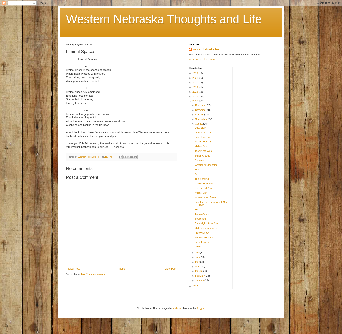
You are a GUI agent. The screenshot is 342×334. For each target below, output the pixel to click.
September (201, 119)
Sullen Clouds (202, 155)
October (199, 114)
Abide (198, 246)
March (198, 271)
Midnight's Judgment (206, 228)
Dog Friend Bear (204, 188)
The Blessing (202, 179)
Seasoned (200, 219)
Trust (197, 169)
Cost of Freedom (204, 183)
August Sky (201, 193)
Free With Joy (202, 232)
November (201, 110)
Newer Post (73, 268)
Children (199, 160)
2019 (195, 87)
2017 (195, 96)
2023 (195, 73)
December (201, 105)
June (198, 257)
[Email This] (121, 157)
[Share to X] (128, 157)
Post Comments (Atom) (93, 274)
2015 (195, 286)
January (199, 280)
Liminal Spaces (203, 132)
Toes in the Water (204, 151)
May (197, 262)
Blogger (200, 308)
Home (122, 268)
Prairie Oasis (202, 214)
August (199, 123)
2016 (195, 101)
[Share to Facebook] (132, 157)
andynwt (177, 308)
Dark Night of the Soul (206, 223)
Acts (197, 174)
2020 (195, 82)
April (198, 266)
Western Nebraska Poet (206, 49)
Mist (197, 209)
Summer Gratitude (204, 237)
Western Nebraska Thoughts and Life (164, 19)
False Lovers (202, 242)
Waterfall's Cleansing (206, 165)
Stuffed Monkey (203, 141)
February (200, 275)
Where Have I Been (205, 197)
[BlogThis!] (124, 157)
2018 (195, 91)
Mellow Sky (201, 146)
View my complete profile (202, 59)
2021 (195, 78)
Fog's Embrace (203, 137)
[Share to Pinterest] (136, 157)
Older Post (170, 268)
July (197, 252)
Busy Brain (200, 127)
